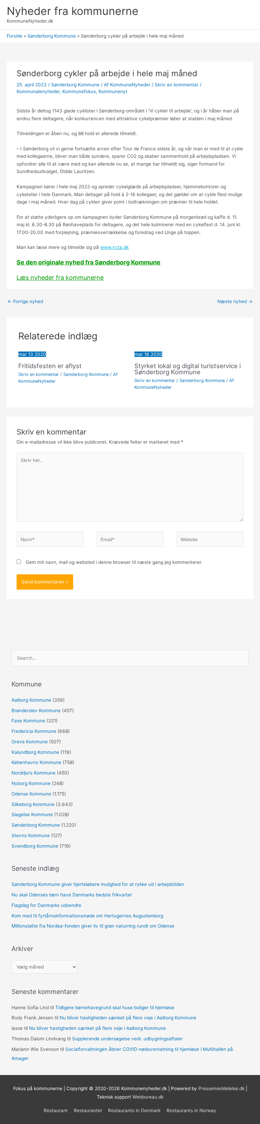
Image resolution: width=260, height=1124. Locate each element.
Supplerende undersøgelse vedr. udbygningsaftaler (127, 1038)
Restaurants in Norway (191, 1110)
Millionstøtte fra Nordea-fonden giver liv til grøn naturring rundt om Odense (93, 926)
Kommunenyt (113, 91)
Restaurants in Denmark (134, 1110)
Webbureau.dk (148, 1097)
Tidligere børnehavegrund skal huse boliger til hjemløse (114, 1007)
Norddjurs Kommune (34, 773)
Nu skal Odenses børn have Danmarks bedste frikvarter (72, 894)
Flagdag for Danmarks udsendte (46, 905)
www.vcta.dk (114, 247)
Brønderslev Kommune (36, 710)
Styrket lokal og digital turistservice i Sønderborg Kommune (187, 369)
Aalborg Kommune (31, 700)
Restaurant (56, 1110)
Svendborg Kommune (35, 846)
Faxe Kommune (28, 720)
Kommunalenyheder (38, 91)
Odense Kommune (31, 794)
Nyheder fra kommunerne (72, 11)
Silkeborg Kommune (33, 804)
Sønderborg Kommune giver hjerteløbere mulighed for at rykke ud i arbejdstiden (98, 884)
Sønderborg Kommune (75, 84)
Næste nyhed (235, 301)
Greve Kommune (30, 741)
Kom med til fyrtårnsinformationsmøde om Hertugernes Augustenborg (87, 915)
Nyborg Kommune (31, 783)
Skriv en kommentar (176, 84)
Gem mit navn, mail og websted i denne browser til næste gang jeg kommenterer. (114, 562)
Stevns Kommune (31, 835)
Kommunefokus (79, 91)
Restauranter (88, 1110)
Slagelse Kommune (32, 814)
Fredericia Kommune (34, 731)
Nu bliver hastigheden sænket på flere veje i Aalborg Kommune (128, 1017)
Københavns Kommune (36, 762)
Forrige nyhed (25, 301)
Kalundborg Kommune (35, 752)
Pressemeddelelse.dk (221, 1088)
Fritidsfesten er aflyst (50, 365)
